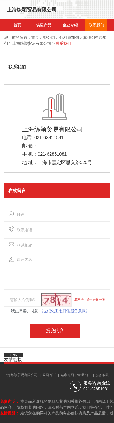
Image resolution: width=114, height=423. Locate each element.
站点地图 (67, 375)
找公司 (49, 37)
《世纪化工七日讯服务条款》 (64, 311)
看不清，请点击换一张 (89, 299)
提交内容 (55, 330)
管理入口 (83, 375)
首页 (35, 37)
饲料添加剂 (69, 37)
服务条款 (102, 375)
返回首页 (49, 375)
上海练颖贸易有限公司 (31, 43)
